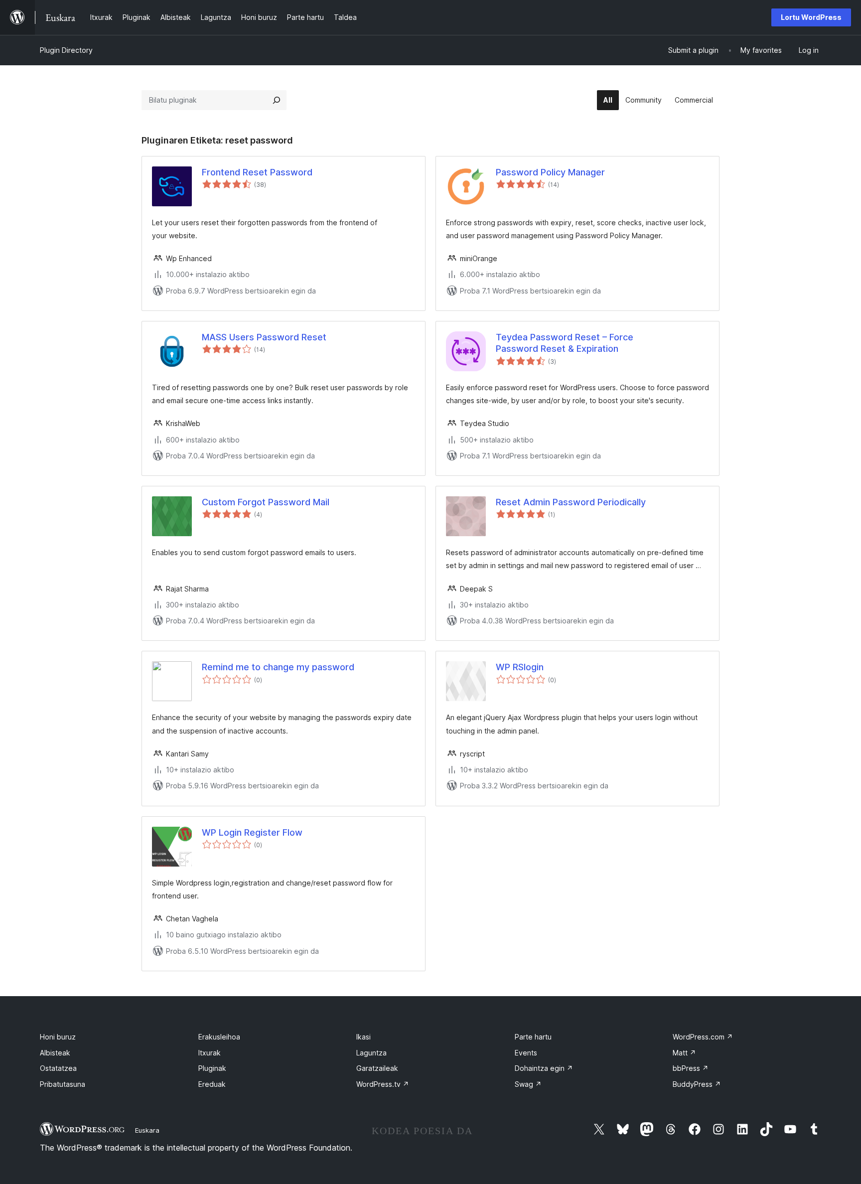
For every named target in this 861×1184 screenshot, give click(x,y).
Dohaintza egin (544, 1068)
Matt (684, 1052)
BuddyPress (697, 1084)
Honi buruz (58, 1037)
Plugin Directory (66, 50)
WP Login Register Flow (252, 832)
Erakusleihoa (219, 1037)
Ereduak (212, 1084)
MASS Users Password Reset (264, 337)
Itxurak (209, 1052)
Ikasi (363, 1037)
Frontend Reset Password (257, 172)
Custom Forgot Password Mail (265, 502)
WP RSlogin (520, 667)
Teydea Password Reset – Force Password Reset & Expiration (564, 343)
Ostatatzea (58, 1068)
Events (526, 1052)
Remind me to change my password (278, 667)
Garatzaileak (377, 1068)
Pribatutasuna (62, 1084)
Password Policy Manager (550, 172)
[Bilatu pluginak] (277, 100)
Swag (528, 1084)
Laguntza (371, 1052)
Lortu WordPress (811, 17)
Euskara (147, 1130)
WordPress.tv (382, 1084)
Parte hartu (533, 1037)
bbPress (691, 1068)
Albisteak (55, 1052)
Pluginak (212, 1068)
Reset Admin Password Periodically (571, 502)
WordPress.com (703, 1037)
